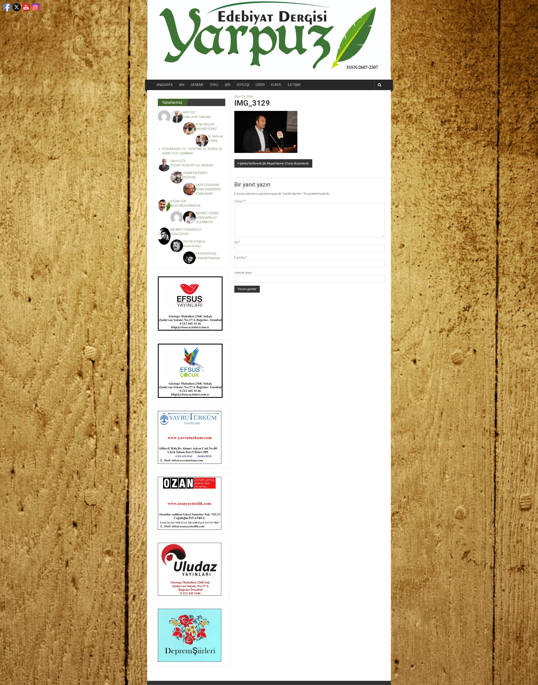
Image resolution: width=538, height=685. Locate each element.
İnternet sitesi (243, 272)
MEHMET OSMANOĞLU (186, 229)
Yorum (240, 201)
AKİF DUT (189, 112)
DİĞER (260, 85)
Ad (237, 242)
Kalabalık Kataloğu (208, 258)
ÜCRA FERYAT (179, 234)
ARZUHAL (189, 177)
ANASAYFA (165, 85)
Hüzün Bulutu (192, 246)
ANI (182, 85)
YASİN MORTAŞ (206, 253)
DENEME (197, 85)
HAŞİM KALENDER (195, 173)
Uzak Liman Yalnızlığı (197, 116)
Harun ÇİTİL (178, 161)
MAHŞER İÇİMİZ (206, 128)
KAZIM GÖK (178, 201)
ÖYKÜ (214, 85)
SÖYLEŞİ (243, 85)
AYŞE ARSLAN (205, 124)
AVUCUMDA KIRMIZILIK (186, 205)
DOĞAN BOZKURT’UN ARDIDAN (191, 165)
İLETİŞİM (294, 85)
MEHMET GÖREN (207, 213)
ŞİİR (227, 85)
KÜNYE (276, 85)
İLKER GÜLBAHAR (207, 185)
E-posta (240, 257)
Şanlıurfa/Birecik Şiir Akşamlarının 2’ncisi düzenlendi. (274, 163)
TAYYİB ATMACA (194, 241)
